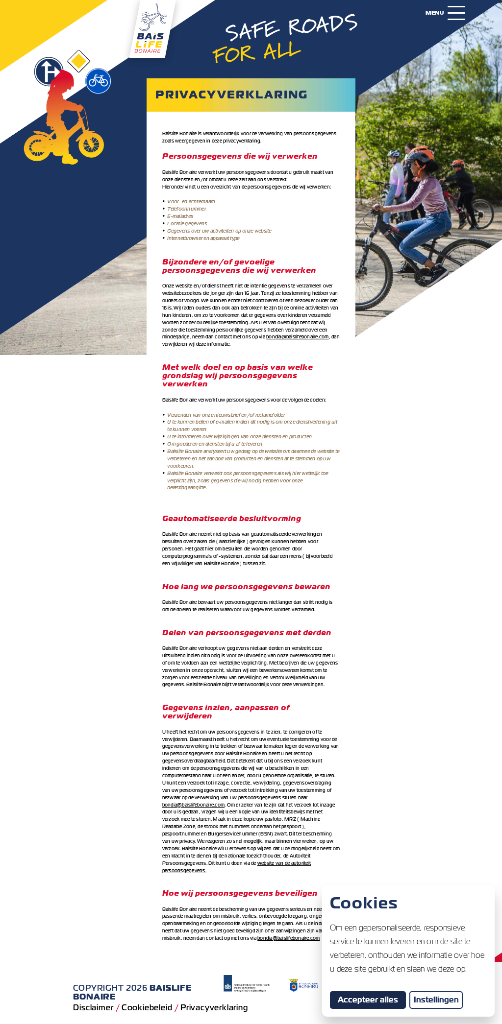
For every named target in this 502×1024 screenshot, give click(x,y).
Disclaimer (93, 1008)
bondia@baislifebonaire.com (297, 337)
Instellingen (436, 1000)
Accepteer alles (372, 999)
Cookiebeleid (147, 1008)
